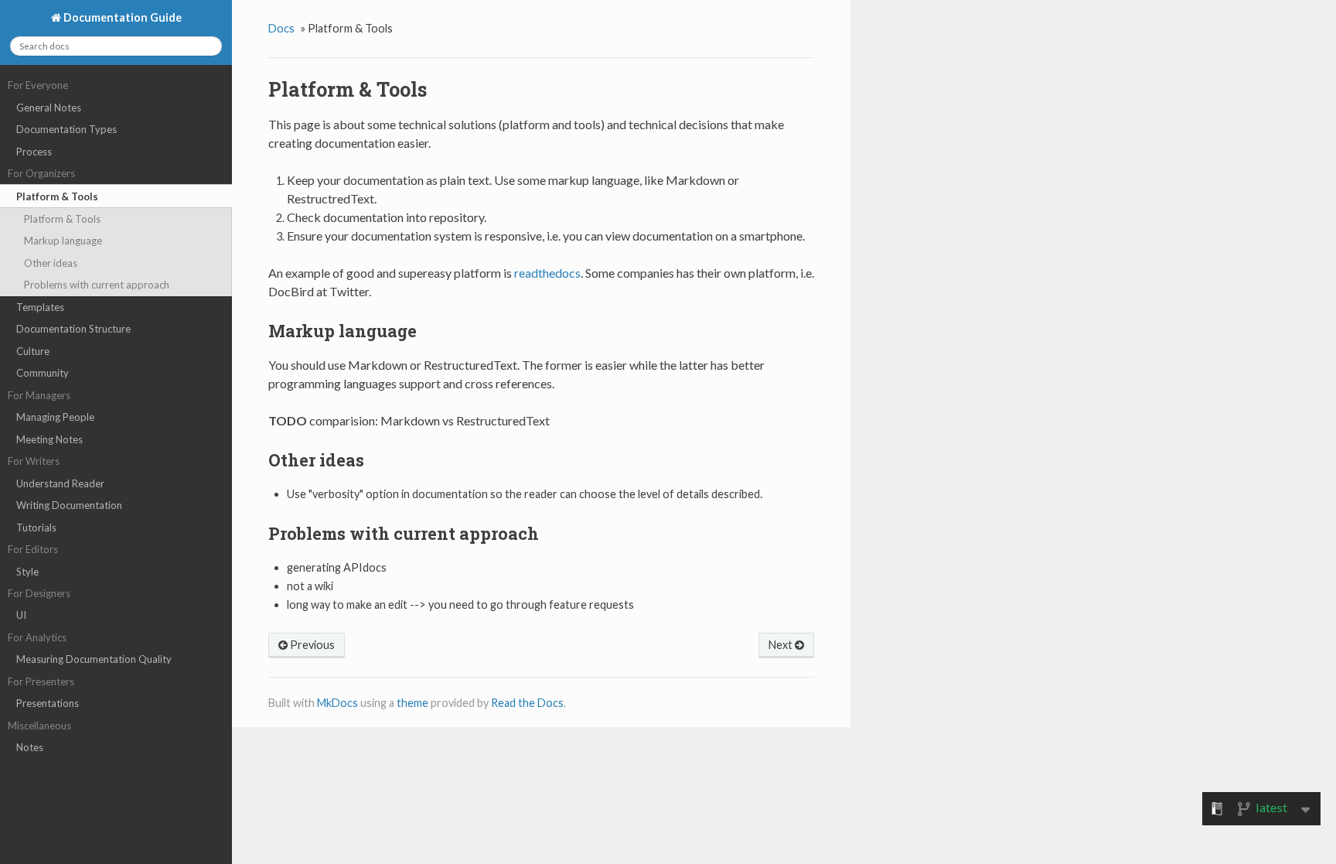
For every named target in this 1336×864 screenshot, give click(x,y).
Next (782, 644)
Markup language (63, 240)
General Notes (48, 107)
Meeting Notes (49, 439)
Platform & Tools (57, 196)
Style (27, 571)
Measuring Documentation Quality (94, 659)
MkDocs (337, 702)
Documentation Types (66, 129)
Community (42, 373)
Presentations (47, 703)
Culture (32, 351)
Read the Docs (527, 702)
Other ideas (50, 263)
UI (21, 615)
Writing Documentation (69, 505)
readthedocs (547, 272)
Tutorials (36, 527)
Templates (40, 307)
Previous (311, 644)
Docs (281, 28)
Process (34, 151)
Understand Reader (60, 483)
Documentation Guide (121, 17)
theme (412, 702)
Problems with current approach (96, 284)
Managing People (55, 417)
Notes (29, 747)
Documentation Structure (73, 329)
